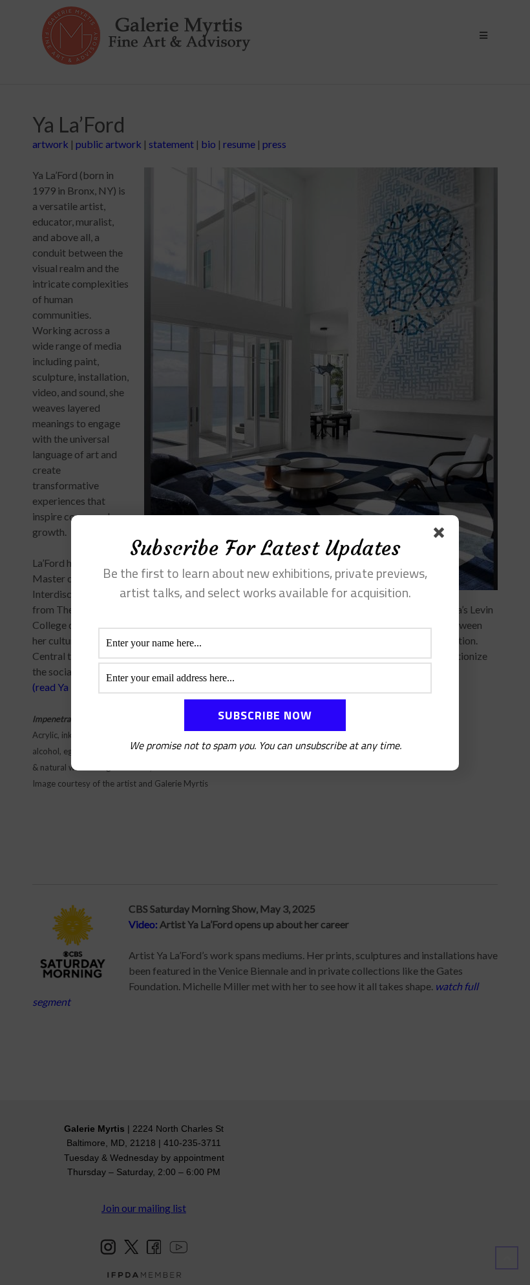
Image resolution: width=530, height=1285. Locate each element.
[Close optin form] (441, 535)
